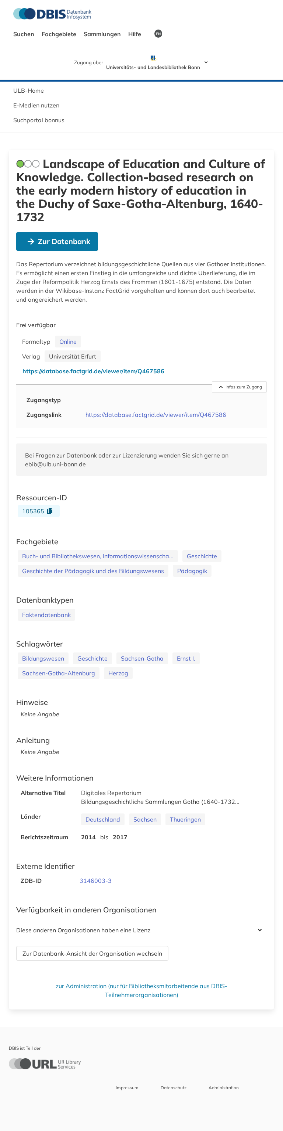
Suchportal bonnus (38, 120)
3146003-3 (96, 880)
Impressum (127, 1087)
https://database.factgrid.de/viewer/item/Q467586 (155, 414)
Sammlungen (103, 34)
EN (158, 33)
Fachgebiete (60, 34)
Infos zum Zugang (244, 387)
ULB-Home (28, 90)
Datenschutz (173, 1087)
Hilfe (135, 34)
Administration (224, 1087)
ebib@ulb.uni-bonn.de (55, 464)
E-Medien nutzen (36, 105)
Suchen (24, 34)
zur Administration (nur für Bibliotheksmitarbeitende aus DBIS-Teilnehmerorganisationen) (141, 990)
